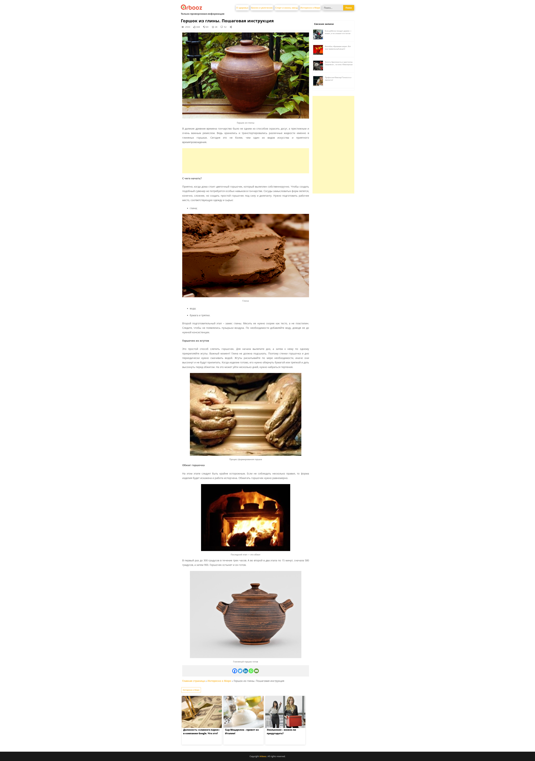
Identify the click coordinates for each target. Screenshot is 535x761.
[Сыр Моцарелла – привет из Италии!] (243, 712)
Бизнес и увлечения (262, 7)
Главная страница (193, 681)
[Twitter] (240, 670)
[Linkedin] (245, 670)
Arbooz (262, 756)
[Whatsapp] (251, 670)
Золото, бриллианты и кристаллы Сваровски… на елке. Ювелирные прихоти (339, 64)
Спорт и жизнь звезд (286, 7)
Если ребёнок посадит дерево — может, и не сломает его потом (338, 32)
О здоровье (242, 7)
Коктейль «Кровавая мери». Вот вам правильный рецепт (338, 47)
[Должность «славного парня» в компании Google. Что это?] (202, 712)
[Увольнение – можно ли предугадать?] (285, 712)
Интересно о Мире (310, 7)
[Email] (256, 670)
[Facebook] (234, 670)
